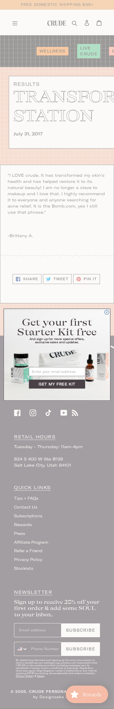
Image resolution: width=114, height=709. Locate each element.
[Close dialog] (107, 312)
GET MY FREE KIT (57, 384)
